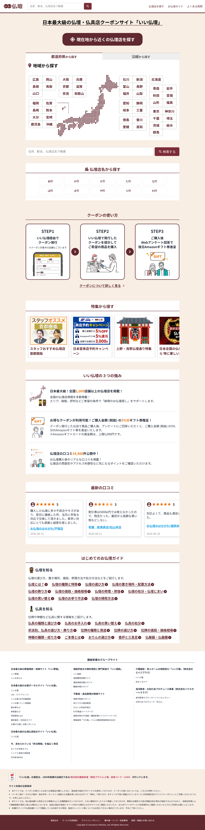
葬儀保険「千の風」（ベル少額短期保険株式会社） (95, 720)
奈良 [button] (66, 93)
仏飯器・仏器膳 (156, 637)
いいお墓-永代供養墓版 (21, 698)
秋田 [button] (156, 95)
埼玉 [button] (169, 118)
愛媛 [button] (126, 126)
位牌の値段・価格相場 (157, 630)
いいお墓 (15, 690)
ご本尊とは (73, 637)
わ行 (154, 190)
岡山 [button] (49, 79)
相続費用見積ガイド (82, 678)
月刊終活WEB (17, 757)
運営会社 (54, 820)
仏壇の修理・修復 (107, 591)
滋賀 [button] (79, 86)
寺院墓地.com (17, 715)
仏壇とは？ (36, 584)
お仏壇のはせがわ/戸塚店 (46, 528)
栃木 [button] (169, 125)
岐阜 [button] (126, 110)
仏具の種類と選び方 (42, 623)
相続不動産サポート (82, 698)
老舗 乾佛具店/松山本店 (104, 527)
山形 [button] (156, 102)
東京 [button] (156, 111)
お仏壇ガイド (175, 6)
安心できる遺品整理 (82, 703)
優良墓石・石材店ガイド (21, 720)
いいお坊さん (16, 678)
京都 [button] (66, 86)
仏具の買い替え (106, 623)
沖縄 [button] (49, 124)
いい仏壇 (15, 736)
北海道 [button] (156, 79)
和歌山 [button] (79, 93)
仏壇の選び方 (94, 584)
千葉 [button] (156, 118)
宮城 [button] (169, 95)
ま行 (76, 190)
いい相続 (77, 673)
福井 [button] (126, 93)
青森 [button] (156, 88)
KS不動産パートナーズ (83, 711)
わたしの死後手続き (82, 707)
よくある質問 (194, 6)
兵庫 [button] (79, 79)
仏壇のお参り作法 (71, 599)
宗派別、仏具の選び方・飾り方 (50, 630)
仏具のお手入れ (76, 623)
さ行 (102, 181)
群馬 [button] (156, 132)
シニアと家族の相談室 (20, 753)
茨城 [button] (156, 125)
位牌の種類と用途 (93, 630)
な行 (154, 181)
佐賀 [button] (49, 103)
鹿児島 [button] (36, 124)
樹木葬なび (15, 707)
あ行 (50, 181)
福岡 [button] (36, 103)
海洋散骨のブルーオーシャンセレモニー (153, 697)
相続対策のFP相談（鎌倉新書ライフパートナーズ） (95, 715)
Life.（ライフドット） (20, 694)
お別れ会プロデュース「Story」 (149, 701)
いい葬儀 (15, 673)
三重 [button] (139, 110)
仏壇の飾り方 (37, 591)
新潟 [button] (139, 79)
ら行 (128, 190)
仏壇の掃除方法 (103, 599)
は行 (50, 190)
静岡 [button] (139, 103)
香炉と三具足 (128, 637)
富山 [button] (126, 86)
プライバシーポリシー (91, 820)
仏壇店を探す (156, 6)
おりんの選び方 (99, 637)
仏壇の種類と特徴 (65, 584)
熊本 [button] (49, 110)
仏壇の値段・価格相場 (71, 591)
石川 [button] (126, 79)
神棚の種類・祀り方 (42, 637)
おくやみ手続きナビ (19, 748)
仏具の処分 (133, 623)
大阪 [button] (66, 79)
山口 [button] (36, 93)
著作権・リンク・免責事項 (115, 820)
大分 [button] (36, 117)
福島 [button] (169, 102)
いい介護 (139, 677)
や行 (102, 190)
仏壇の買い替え (39, 599)
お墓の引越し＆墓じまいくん (23, 724)
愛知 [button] (126, 103)
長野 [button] (139, 86)
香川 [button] (139, 119)
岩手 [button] (169, 88)
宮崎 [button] (49, 117)
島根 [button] (36, 86)
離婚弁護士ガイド (81, 686)
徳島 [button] (126, 119)
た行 (128, 181)
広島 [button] (36, 79)
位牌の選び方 (123, 630)
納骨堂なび (15, 711)
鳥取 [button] (49, 86)
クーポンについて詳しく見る (100, 286)
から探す (64, 56)
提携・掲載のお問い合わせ (142, 820)
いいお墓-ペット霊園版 (21, 703)
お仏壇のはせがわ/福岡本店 (164, 526)
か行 (76, 181)
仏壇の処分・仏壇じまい (145, 591)
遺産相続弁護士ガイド (83, 682)
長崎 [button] (36, 110)
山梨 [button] (139, 93)
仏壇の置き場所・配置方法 (131, 584)
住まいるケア (141, 681)
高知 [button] (139, 126)
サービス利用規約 (70, 820)
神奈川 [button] (169, 111)
